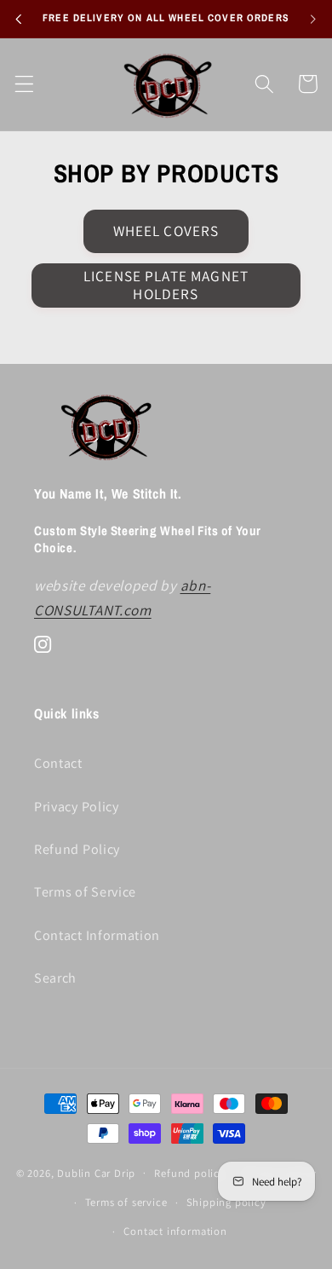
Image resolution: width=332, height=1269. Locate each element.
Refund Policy (77, 849)
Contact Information (97, 935)
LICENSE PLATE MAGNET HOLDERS (166, 284)
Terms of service (126, 1202)
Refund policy (189, 1173)
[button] (24, 84)
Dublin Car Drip (96, 1172)
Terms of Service (85, 892)
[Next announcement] (313, 18)
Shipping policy (226, 1202)
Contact (58, 763)
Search (55, 978)
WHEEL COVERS (166, 230)
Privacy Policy (76, 807)
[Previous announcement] (18, 18)
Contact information (174, 1231)
